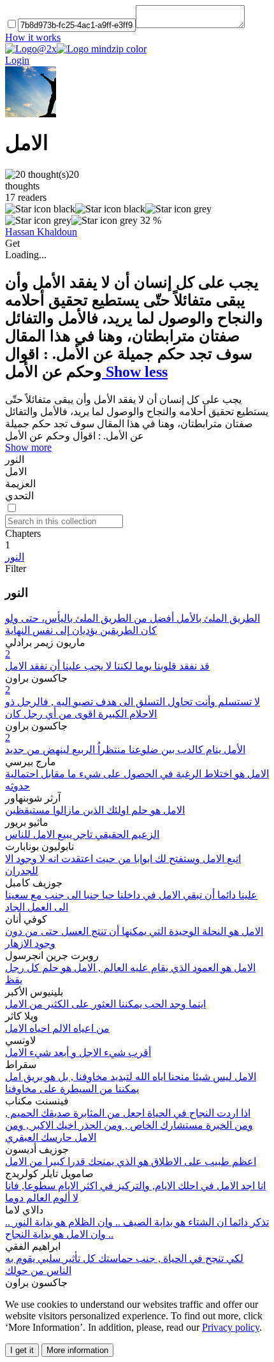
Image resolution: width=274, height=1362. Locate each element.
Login (17, 60)
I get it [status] (22, 1350)
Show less (135, 371)
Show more (28, 447)
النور (14, 557)
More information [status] (77, 1350)
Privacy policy (230, 1327)
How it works (33, 37)
